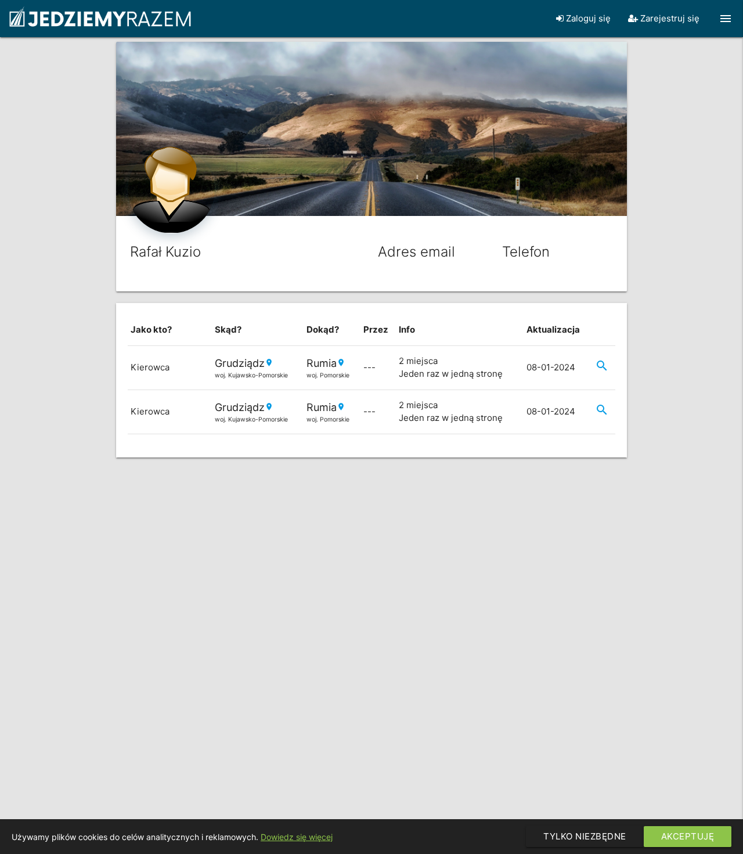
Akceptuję (688, 836)
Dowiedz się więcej (297, 837)
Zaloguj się (587, 18)
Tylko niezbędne (584, 836)
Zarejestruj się (668, 18)
